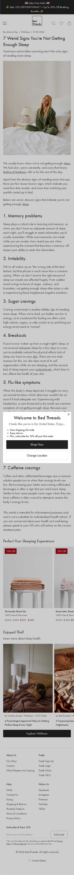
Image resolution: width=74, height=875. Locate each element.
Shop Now (37, 444)
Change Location (37, 455)
